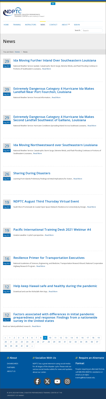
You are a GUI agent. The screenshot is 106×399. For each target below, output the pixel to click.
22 (16, 342)
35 (86, 342)
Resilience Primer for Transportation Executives (49, 258)
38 (6, 346)
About (65, 25)
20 (6, 342)
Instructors (30, 25)
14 (72, 338)
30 (59, 342)
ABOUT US (11, 371)
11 (55, 338)
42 (27, 346)
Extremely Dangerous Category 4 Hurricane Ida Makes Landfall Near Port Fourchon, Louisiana (53, 90)
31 (65, 342)
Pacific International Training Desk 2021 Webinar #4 (52, 229)
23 (22, 342)
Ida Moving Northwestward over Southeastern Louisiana (55, 145)
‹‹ (5, 338)
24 (27, 342)
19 (99, 338)
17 (88, 338)
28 (49, 342)
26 (38, 342)
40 (16, 346)
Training (17, 25)
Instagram (67, 381)
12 (61, 338)
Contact (53, 25)
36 (92, 342)
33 (76, 342)
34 (81, 342)
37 (97, 342)
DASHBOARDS (12, 363)
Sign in (77, 25)
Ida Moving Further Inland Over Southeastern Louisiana (54, 60)
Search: (77, 30)
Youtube (57, 381)
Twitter (47, 381)
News (43, 25)
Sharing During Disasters (31, 173)
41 (22, 346)
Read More (46, 69)
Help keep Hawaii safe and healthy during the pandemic (55, 286)
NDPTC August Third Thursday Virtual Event (46, 201)
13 (66, 338)
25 (33, 342)
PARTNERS (11, 367)
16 (82, 338)
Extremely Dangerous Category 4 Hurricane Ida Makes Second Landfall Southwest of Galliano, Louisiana (53, 118)
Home (6, 25)
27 (43, 342)
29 (54, 342)
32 (70, 342)
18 (93, 338)
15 (77, 338)
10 (50, 338)
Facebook (37, 381)
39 (11, 346)
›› (32, 346)
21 (11, 342)
